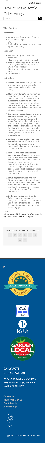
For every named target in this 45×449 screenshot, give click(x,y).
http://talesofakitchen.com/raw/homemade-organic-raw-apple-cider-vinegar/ (22, 215)
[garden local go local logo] (22, 336)
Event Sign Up (10, 403)
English (32, 2)
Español (39, 2)
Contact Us (8, 396)
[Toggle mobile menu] (7, 1)
